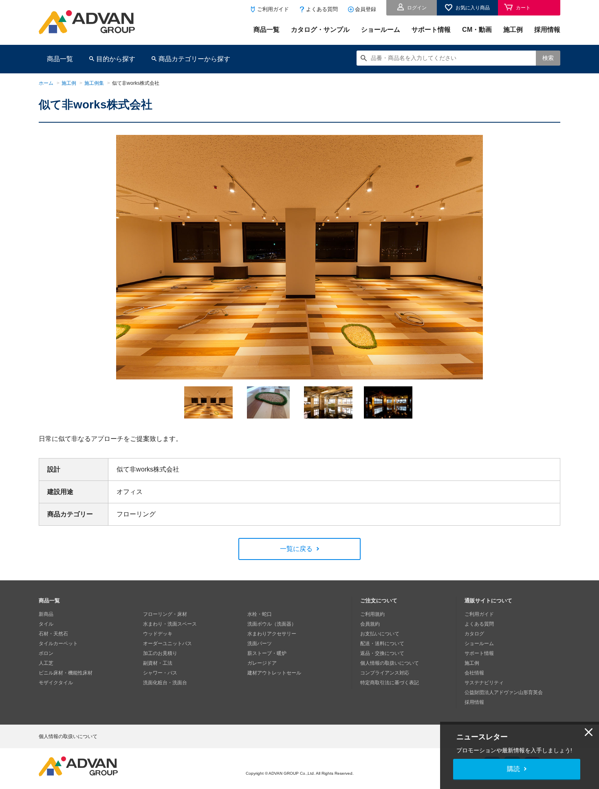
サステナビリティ (484, 682)
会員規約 (370, 624)
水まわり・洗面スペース (170, 624)
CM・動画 (477, 29)
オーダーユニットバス (167, 643)
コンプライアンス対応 (384, 673)
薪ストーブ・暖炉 (266, 653)
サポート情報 (431, 29)
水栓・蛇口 (259, 614)
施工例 (513, 29)
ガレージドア (262, 663)
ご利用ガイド (273, 9)
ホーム (46, 83)
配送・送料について (382, 643)
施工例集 (94, 83)
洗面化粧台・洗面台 (165, 682)
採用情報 (547, 29)
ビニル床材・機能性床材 (65, 673)
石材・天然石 (53, 634)
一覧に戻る (296, 548)
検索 (548, 58)
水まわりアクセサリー (271, 634)
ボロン (46, 653)
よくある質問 (322, 9)
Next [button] (99, 379)
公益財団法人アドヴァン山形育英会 (504, 692)
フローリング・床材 (165, 614)
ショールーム (380, 29)
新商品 (46, 614)
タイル (46, 624)
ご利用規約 (372, 614)
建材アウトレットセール (274, 673)
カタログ (474, 634)
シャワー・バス (160, 673)
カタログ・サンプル (320, 29)
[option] (299, 257)
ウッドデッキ (157, 634)
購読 (513, 768)
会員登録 (365, 9)
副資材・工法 (157, 663)
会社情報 (474, 673)
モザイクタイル (56, 682)
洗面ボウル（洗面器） (271, 624)
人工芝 (46, 663)
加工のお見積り (160, 653)
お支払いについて (379, 634)
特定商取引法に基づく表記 (389, 682)
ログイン (417, 8)
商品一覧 (266, 29)
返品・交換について (382, 653)
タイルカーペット (58, 643)
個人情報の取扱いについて (389, 663)
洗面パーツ (259, 643)
